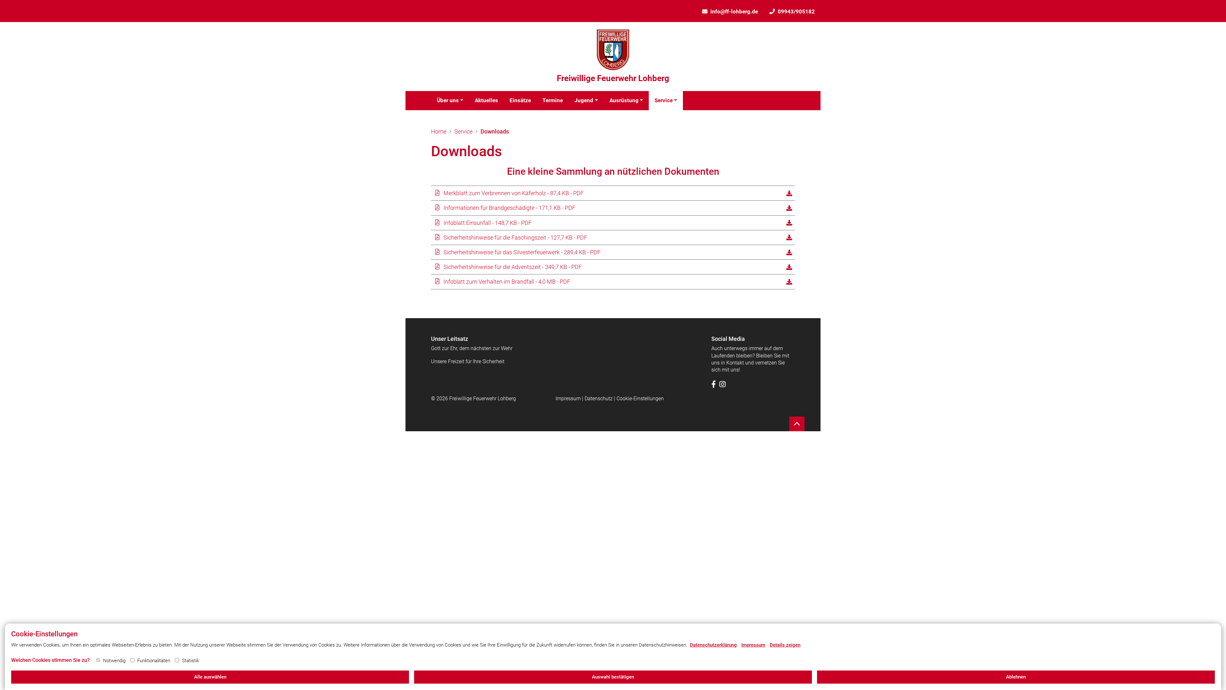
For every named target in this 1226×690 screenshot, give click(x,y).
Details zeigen (785, 645)
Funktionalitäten (153, 660)
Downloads (495, 131)
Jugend (583, 100)
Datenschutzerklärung (713, 645)
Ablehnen (1016, 677)
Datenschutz (599, 398)
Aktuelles (486, 100)
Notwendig (114, 660)
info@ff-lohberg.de (734, 11)
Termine (552, 100)
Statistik (190, 660)
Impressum (568, 398)
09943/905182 (796, 11)
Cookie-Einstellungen (640, 398)
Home (438, 131)
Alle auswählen (210, 677)
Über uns (448, 100)
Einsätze (520, 100)
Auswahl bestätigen (613, 677)
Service (664, 100)
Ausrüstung (624, 100)
